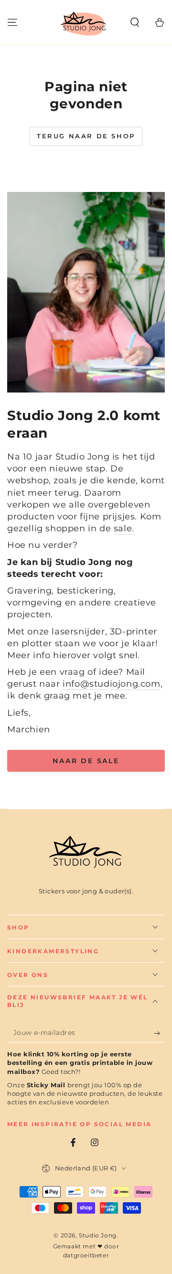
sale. (124, 528)
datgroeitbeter (86, 1255)
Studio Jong (98, 1235)
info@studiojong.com (111, 684)
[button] (134, 22)
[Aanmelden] (159, 1033)
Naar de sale (86, 761)
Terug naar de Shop (86, 136)
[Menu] (12, 22)
